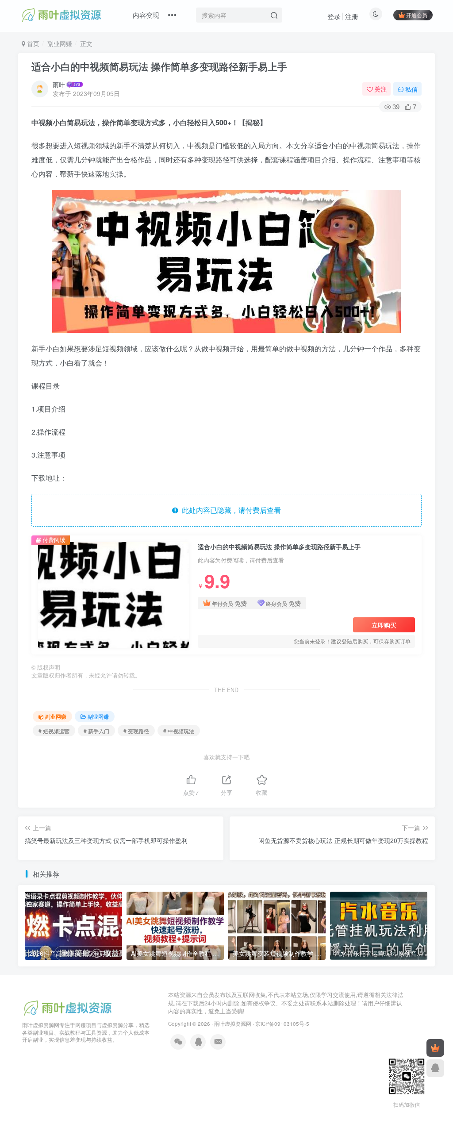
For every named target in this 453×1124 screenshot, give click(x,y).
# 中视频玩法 (178, 731)
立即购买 (384, 624)
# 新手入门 (96, 731)
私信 (411, 89)
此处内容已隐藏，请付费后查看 (229, 510)
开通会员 (416, 15)
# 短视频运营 (53, 731)
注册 (351, 16)
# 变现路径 (136, 731)
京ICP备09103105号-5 (282, 1023)
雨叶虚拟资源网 (232, 1023)
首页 (32, 43)
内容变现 (146, 14)
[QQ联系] (435, 1068)
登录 (334, 16)
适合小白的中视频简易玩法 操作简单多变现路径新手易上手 (159, 66)
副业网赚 (59, 43)
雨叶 (59, 84)
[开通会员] (435, 1048)
